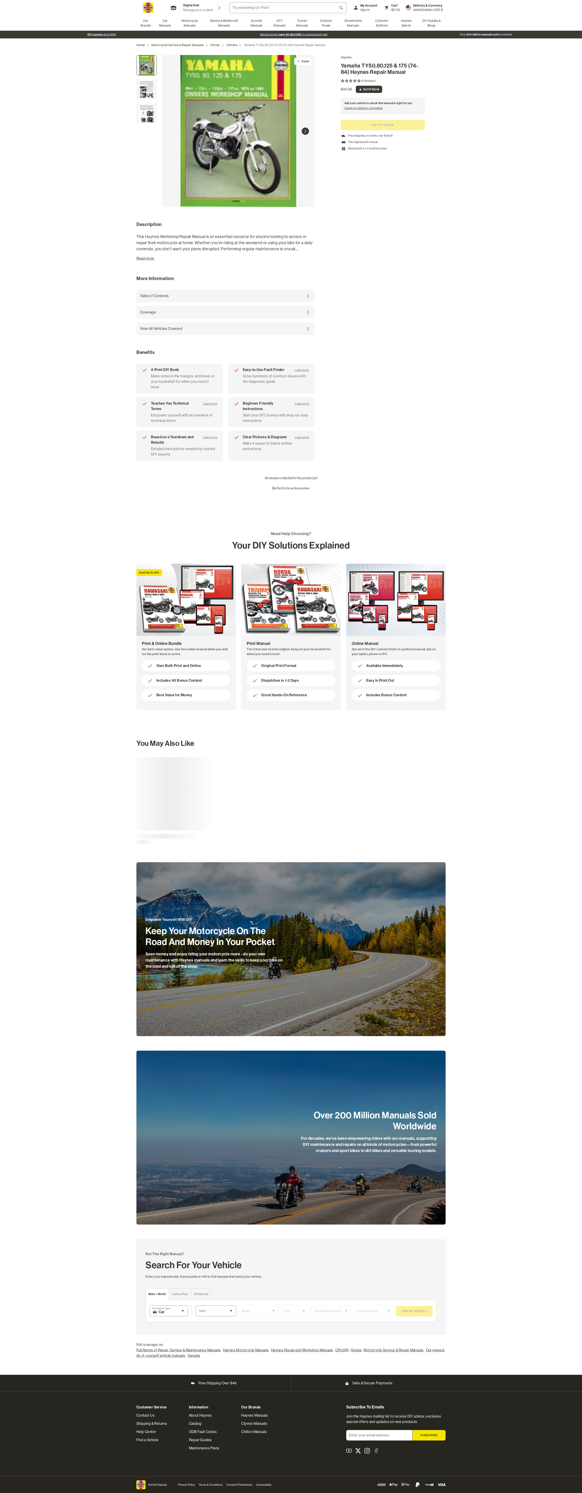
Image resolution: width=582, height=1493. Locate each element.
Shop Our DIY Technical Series (480, 34)
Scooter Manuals (257, 23)
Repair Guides (200, 1440)
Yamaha (231, 45)
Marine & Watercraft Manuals (224, 23)
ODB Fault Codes (203, 1432)
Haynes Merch (406, 23)
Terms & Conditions (210, 1484)
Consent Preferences (239, 1484)
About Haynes (200, 1415)
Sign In (365, 10)
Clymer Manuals (254, 1423)
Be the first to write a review (291, 488)
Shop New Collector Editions (288, 34)
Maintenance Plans (204, 1448)
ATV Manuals (279, 23)
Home (140, 45)
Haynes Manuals (254, 1415)
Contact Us (145, 1415)
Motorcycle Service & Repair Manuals (177, 45)
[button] (383, 81)
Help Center (146, 1432)
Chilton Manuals (254, 1432)
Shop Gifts (96, 34)
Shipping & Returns (151, 1423)
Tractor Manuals (302, 23)
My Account (369, 6)
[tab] (236, 201)
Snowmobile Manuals (353, 23)
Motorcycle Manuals (190, 23)
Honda (215, 45)
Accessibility (263, 1484)
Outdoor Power (326, 23)
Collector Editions (382, 23)
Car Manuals (165, 23)
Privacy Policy (186, 1484)
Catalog (195, 1423)
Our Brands (145, 23)
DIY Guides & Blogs (431, 23)
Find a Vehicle (147, 1440)
